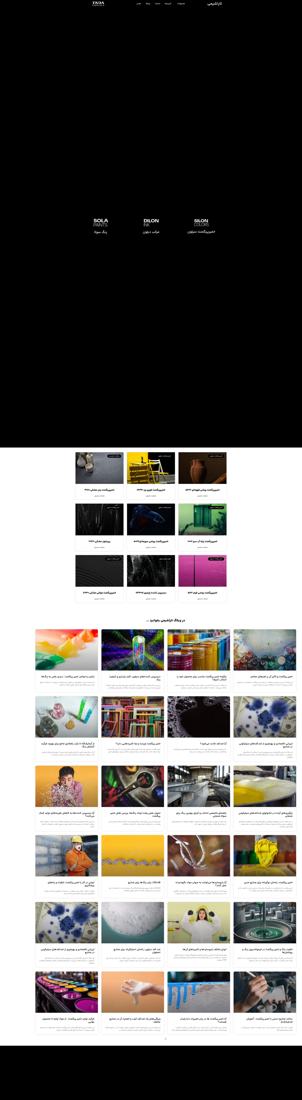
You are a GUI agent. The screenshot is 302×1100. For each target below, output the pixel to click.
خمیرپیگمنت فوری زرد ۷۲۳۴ (151, 490)
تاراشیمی (214, 4)
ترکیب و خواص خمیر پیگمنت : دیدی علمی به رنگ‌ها (67, 677)
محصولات (181, 3)
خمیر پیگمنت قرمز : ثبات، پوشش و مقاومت (137, 1086)
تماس (138, 3)
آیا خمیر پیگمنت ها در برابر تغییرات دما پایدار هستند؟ (203, 1020)
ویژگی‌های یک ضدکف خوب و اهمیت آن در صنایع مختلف (134, 1020)
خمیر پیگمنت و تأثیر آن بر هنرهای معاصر (271, 677)
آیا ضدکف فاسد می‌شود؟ (213, 744)
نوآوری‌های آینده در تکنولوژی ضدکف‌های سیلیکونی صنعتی (266, 814)
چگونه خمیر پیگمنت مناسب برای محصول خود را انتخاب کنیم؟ (201, 678)
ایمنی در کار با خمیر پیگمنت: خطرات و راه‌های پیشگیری (71, 884)
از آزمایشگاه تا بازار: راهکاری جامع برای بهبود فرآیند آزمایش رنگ (67, 745)
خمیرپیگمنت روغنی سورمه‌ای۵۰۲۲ (151, 542)
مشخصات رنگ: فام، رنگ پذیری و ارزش (74, 1086)
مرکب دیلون (151, 232)
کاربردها (168, 3)
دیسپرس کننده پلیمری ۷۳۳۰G (151, 593)
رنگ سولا (100, 232)
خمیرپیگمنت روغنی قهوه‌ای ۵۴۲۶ (202, 490)
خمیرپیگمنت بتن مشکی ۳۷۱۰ (99, 490)
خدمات (157, 3)
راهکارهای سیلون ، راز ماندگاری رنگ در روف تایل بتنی (267, 1087)
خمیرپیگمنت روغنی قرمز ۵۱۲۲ (202, 593)
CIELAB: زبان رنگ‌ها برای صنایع (144, 883)
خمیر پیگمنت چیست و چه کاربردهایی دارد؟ (138, 744)
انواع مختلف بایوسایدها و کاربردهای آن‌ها (204, 949)
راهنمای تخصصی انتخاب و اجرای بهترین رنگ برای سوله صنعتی (201, 814)
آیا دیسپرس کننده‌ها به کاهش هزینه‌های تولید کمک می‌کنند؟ (66, 814)
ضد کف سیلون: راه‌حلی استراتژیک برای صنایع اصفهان (137, 951)
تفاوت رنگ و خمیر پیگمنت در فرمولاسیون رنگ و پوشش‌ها (267, 951)
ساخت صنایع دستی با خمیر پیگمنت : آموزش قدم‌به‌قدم (269, 1020)
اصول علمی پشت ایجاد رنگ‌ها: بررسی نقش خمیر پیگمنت (135, 814)
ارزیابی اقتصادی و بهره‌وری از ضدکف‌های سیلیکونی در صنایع (266, 745)
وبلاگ (148, 3)
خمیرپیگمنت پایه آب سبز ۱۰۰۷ (202, 542)
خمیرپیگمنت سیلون (201, 231)
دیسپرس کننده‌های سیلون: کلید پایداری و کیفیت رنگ (134, 678)
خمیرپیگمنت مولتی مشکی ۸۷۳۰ (99, 593)
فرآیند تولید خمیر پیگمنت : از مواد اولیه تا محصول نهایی (68, 1020)
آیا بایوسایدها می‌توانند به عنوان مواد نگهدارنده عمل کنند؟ (201, 884)
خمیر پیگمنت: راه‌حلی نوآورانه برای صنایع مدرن (268, 883)
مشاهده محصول (202, 496)
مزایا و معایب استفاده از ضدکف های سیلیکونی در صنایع (200, 1087)
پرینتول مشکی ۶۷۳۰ (99, 542)
